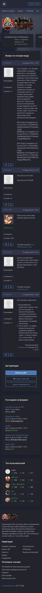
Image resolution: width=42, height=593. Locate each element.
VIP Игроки (27, 549)
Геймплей (29, 11)
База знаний (6, 575)
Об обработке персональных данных (16, 567)
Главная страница (8, 11)
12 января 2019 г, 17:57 (30, 63)
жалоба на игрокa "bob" (14, 407)
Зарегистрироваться (21, 384)
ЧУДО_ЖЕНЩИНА (11, 210)
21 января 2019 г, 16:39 (30, 294)
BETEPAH (14, 430)
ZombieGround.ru (9, 586)
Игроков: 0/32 (19, 42)
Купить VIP (6, 549)
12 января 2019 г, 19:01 (30, 210)
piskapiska (7, 63)
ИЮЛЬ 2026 (9, 444)
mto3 (13, 412)
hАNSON (20, 247)
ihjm (25, 247)
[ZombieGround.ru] (17, 24)
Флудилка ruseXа (12, 416)
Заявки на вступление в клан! (17, 435)
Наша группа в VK (8, 578)
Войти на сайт (34, 4)
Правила (5, 572)
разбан (8, 426)
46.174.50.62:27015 (21, 44)
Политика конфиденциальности (14, 570)
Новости (5, 552)
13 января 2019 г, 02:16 (30, 252)
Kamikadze (8, 252)
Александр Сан (17, 421)
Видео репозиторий (30, 552)
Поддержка (6, 558)
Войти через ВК (22, 379)
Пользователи (28, 546)
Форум (20, 11)
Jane (30, 247)
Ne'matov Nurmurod (18, 440)
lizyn (32, 245)
